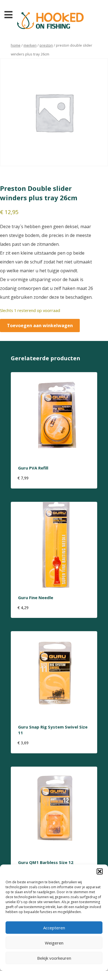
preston (46, 45)
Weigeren (54, 943)
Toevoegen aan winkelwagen (40, 325)
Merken (30, 45)
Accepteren (54, 927)
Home (15, 45)
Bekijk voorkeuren (54, 958)
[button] (99, 871)
